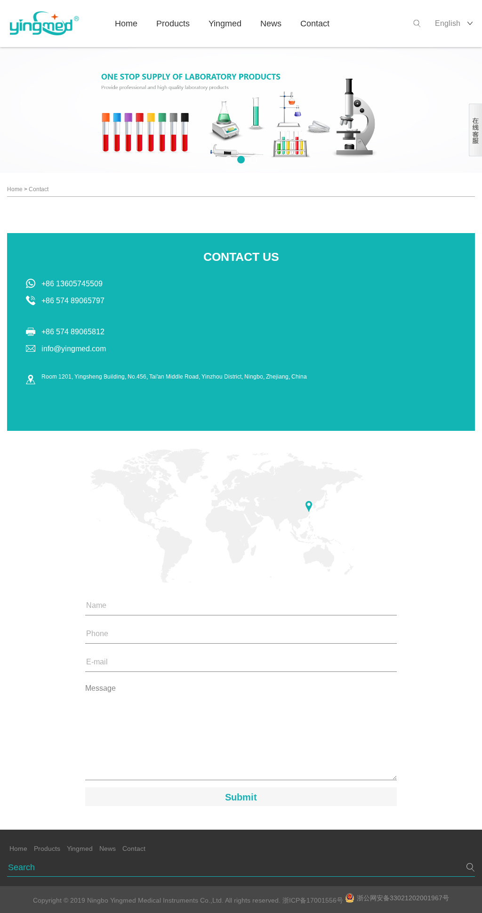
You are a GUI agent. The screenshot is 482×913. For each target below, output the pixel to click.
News (270, 23)
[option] (241, 110)
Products (173, 23)
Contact (314, 23)
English (447, 23)
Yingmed (225, 23)
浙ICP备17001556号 (313, 900)
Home (126, 23)
